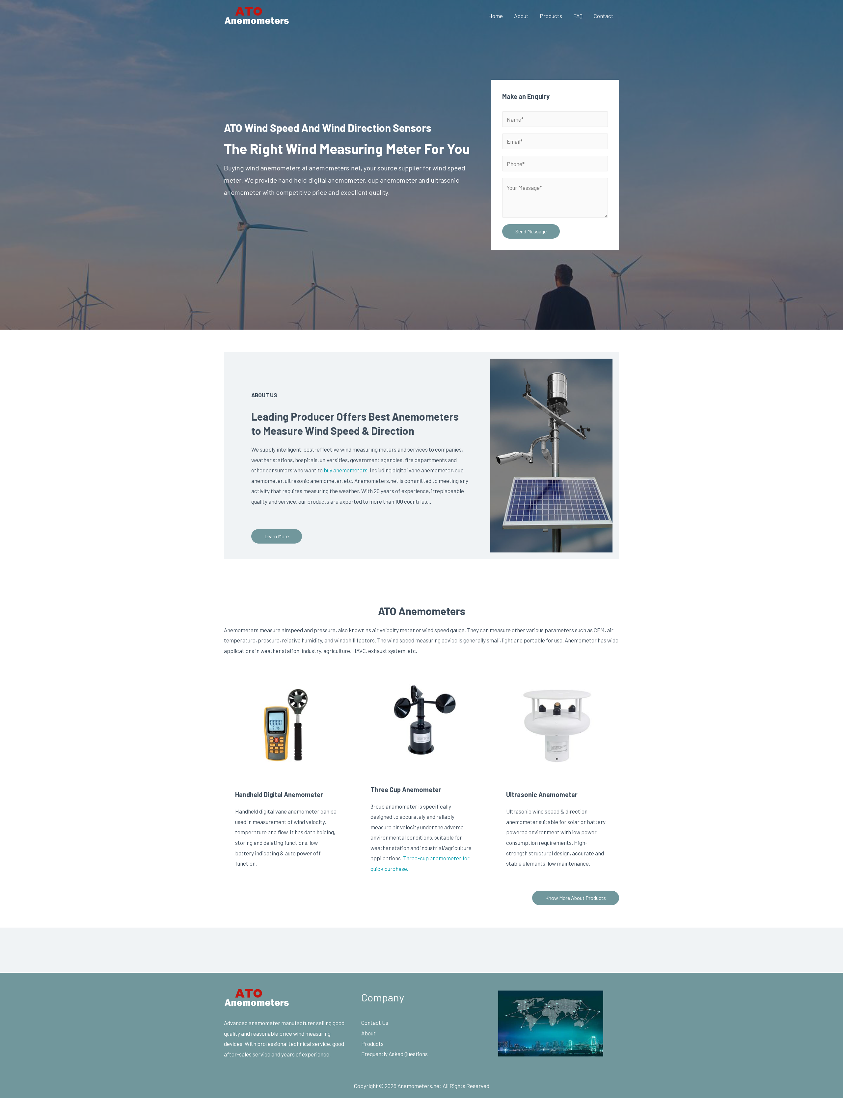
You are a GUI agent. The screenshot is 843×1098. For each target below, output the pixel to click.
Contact (603, 16)
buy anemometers (345, 470)
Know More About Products (575, 898)
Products (551, 16)
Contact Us (374, 1022)
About (521, 16)
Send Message (531, 231)
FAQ (578, 16)
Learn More (276, 536)
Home (495, 16)
